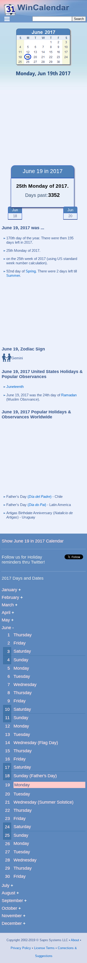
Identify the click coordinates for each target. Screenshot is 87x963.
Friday (20, 643)
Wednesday (25, 684)
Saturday (22, 651)
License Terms (44, 948)
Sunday (21, 659)
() (39, 496)
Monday (21, 668)
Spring (31, 271)
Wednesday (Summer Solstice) (43, 802)
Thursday (23, 634)
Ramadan (69, 395)
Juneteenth (15, 387)
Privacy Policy (21, 948)
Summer (13, 275)
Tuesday (22, 676)
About (74, 940)
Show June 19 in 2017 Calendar (33, 541)
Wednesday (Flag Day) (36, 742)
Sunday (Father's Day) (35, 775)
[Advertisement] (43, 120)
